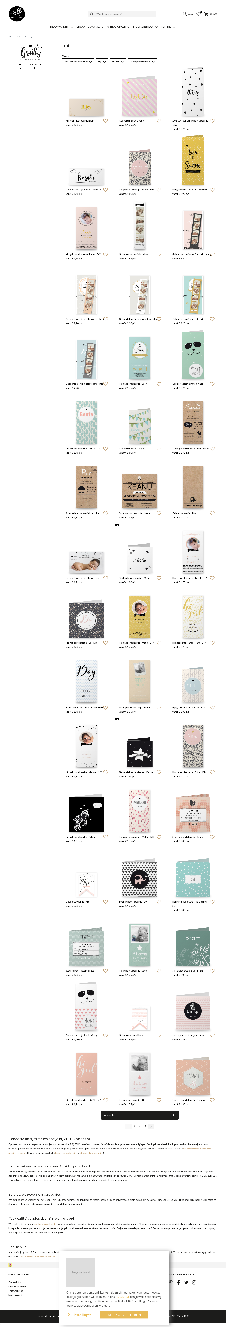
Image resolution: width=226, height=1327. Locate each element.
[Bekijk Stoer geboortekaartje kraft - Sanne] (193, 419)
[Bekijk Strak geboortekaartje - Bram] (193, 941)
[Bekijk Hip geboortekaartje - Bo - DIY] (86, 613)
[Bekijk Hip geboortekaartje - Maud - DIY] (139, 613)
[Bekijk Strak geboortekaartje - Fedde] (139, 677)
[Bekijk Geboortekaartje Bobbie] (139, 91)
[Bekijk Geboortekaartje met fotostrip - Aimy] (193, 224)
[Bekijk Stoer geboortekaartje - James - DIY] (86, 677)
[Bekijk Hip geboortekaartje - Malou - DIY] (139, 807)
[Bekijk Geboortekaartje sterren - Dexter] (139, 742)
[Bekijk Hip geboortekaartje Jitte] (139, 1070)
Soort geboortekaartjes (75, 61)
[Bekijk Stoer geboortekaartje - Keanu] (139, 483)
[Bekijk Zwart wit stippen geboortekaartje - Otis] (193, 91)
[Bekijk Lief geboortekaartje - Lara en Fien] (193, 160)
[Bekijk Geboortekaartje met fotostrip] (193, 289)
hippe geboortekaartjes (66, 1153)
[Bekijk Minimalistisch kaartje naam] (86, 91)
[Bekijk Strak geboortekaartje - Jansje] (193, 1005)
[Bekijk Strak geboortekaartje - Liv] (139, 872)
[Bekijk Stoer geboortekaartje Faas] (86, 941)
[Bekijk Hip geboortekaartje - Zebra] (86, 807)
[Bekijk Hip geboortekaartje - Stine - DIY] (193, 742)
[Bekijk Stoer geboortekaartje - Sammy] (193, 1070)
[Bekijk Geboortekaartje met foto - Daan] (86, 548)
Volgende (109, 1114)
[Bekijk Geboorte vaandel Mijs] (86, 872)
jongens (21, 1153)
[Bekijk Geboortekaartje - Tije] (193, 483)
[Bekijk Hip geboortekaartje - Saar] (139, 354)
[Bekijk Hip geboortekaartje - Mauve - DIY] (86, 742)
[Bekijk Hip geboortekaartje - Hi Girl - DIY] (86, 1070)
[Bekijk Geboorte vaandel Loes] (139, 1005)
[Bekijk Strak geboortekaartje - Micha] (139, 548)
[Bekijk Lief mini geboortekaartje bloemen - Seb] (193, 872)
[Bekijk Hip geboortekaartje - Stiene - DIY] (139, 160)
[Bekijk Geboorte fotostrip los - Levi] (139, 224)
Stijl (100, 61)
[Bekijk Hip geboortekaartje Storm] (139, 941)
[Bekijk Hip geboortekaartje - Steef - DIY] (193, 677)
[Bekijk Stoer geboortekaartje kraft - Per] (86, 483)
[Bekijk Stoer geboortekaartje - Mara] (193, 807)
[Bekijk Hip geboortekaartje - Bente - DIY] (86, 419)
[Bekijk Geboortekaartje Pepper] (139, 419)
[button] (188, 14)
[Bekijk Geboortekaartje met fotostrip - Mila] (86, 289)
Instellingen (82, 1315)
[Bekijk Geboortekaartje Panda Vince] (193, 354)
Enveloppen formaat (140, 61)
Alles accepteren (124, 1315)
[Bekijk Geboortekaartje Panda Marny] (86, 1005)
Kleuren (116, 61)
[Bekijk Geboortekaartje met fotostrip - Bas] (86, 354)
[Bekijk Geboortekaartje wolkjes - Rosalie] (86, 160)
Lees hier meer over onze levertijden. (38, 1256)
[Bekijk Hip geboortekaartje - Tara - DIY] (193, 613)
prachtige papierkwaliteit (45, 1224)
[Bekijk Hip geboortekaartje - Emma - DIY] (86, 224)
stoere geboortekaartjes (91, 1153)
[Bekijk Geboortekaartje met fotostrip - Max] (139, 289)
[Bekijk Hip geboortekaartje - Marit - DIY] (193, 548)
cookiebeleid (122, 1297)
